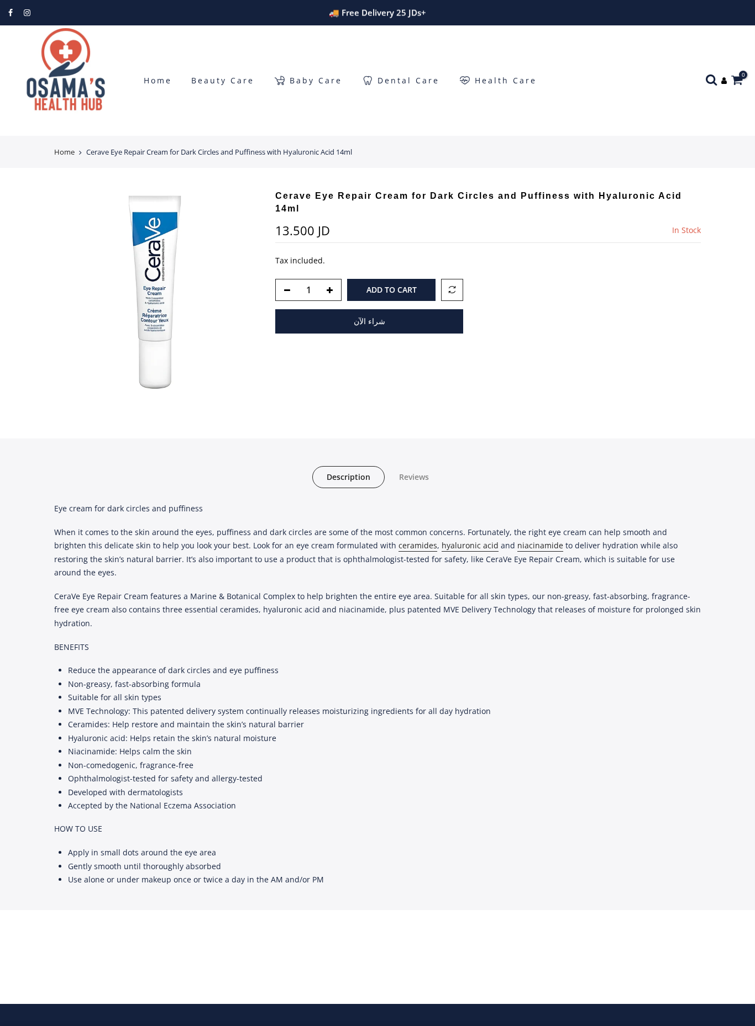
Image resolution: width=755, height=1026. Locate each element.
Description (348, 477)
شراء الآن (369, 321)
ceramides (418, 545)
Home (158, 80)
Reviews (414, 477)
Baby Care (316, 80)
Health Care (506, 80)
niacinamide (540, 545)
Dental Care (408, 80)
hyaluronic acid (470, 545)
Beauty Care (222, 80)
